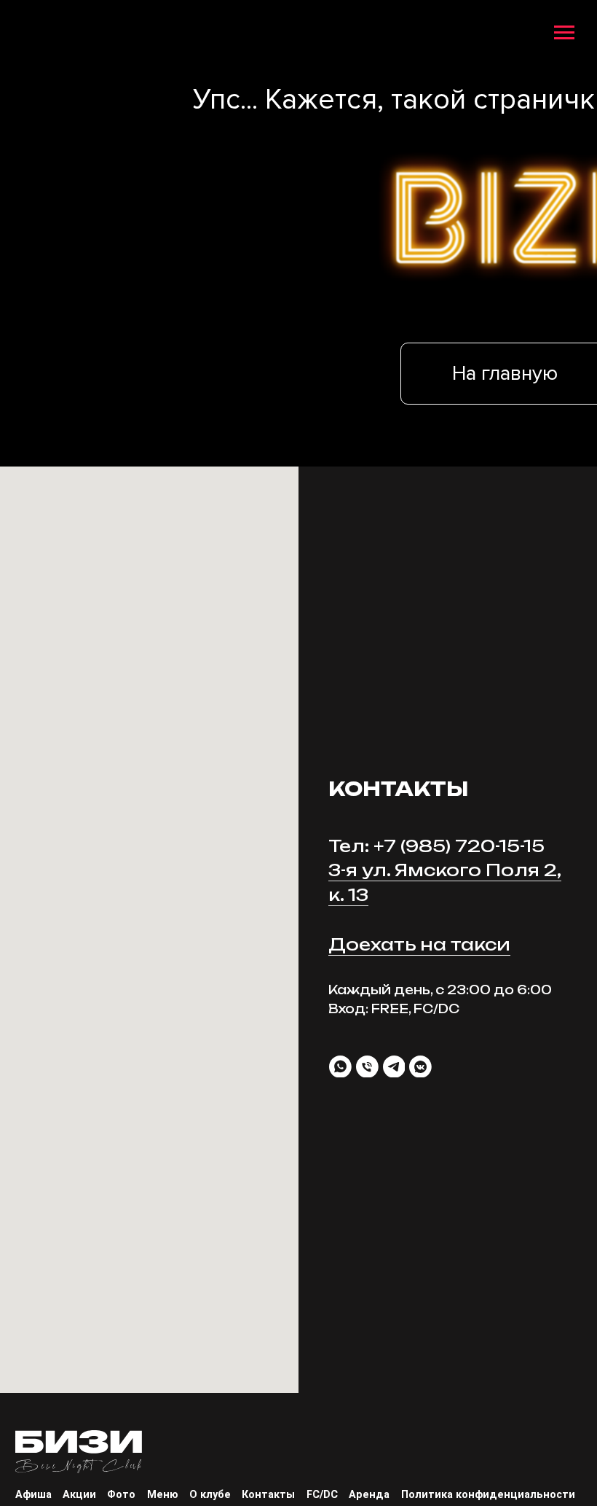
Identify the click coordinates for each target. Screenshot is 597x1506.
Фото (121, 1495)
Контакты (268, 1495)
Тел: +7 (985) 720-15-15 (436, 846)
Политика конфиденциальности (488, 1495)
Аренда (369, 1495)
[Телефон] (367, 1067)
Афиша (33, 1495)
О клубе (210, 1495)
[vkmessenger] (420, 1067)
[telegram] (394, 1067)
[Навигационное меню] (564, 33)
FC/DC (322, 1495)
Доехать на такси (419, 945)
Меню (162, 1495)
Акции (79, 1495)
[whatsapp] (340, 1067)
